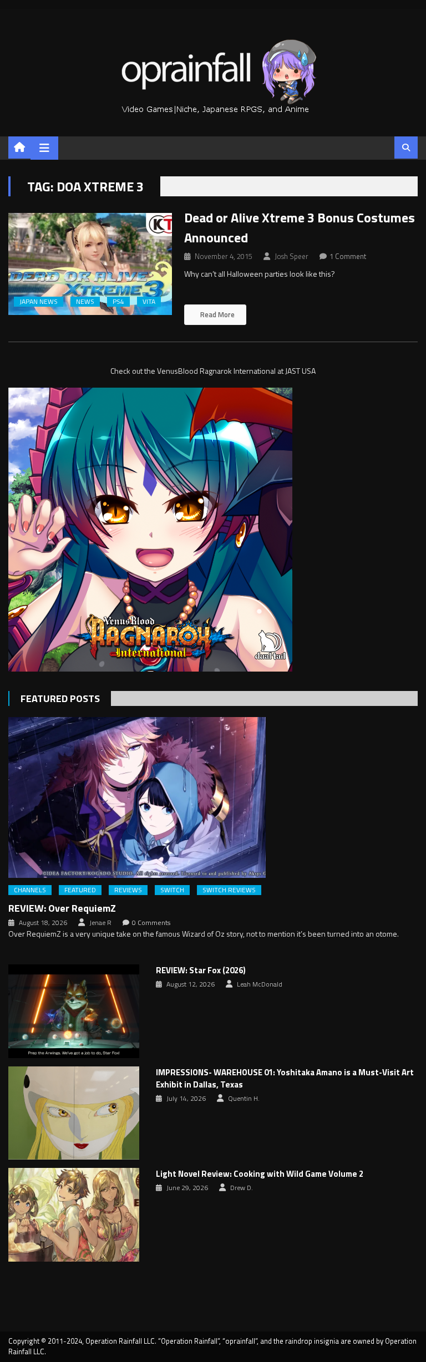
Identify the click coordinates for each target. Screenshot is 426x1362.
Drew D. (241, 1188)
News (85, 302)
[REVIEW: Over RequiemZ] (212, 797)
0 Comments (151, 923)
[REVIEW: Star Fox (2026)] (73, 1011)
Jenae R (100, 923)
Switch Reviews (229, 890)
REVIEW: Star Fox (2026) (201, 970)
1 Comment (347, 256)
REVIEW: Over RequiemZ (62, 908)
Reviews (128, 890)
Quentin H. (244, 1099)
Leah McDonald (259, 984)
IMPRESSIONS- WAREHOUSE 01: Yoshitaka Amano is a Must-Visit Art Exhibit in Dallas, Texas (285, 1078)
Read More (217, 314)
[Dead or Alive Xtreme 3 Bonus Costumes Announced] (90, 264)
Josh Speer (291, 256)
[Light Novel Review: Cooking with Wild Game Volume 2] (73, 1215)
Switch (172, 890)
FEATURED (80, 890)
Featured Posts (60, 698)
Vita (149, 302)
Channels (30, 890)
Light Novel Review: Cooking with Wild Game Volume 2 (259, 1174)
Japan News (38, 302)
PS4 (118, 302)
